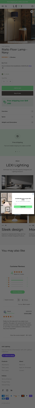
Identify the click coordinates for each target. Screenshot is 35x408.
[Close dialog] (33, 194)
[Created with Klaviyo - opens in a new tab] (17, 214)
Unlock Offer (23, 206)
